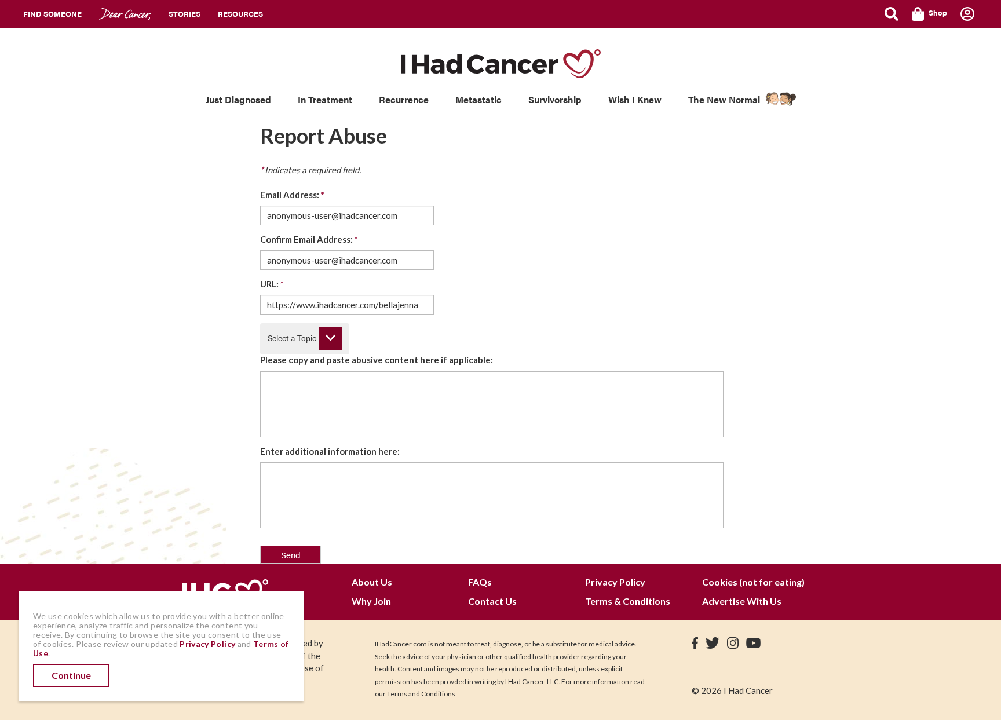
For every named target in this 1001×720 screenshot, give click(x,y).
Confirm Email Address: (309, 239)
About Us (372, 581)
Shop (938, 12)
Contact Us (492, 600)
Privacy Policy (615, 581)
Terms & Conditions (627, 600)
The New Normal (724, 99)
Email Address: (292, 194)
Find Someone (52, 13)
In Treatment (325, 99)
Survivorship (555, 99)
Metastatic (478, 99)
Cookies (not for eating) (753, 581)
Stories (184, 13)
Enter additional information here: (330, 451)
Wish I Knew (635, 99)
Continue (71, 675)
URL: (272, 284)
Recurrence (404, 99)
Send (291, 555)
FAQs (480, 581)
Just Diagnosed (238, 99)
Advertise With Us (741, 600)
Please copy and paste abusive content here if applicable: (376, 359)
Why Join (371, 600)
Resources (240, 13)
